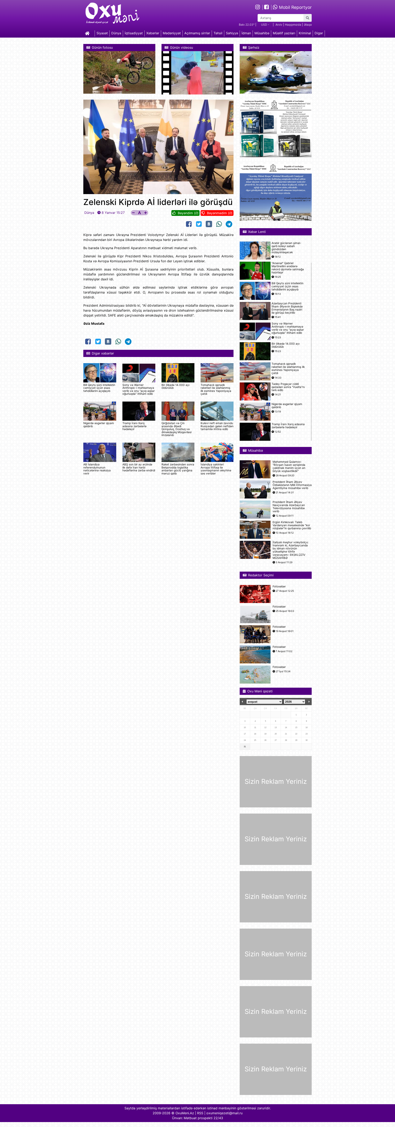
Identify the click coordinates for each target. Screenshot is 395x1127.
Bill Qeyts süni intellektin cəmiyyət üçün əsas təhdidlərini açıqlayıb (99, 388)
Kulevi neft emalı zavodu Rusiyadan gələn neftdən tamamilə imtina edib (217, 426)
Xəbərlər (152, 33)
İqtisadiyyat (134, 33)
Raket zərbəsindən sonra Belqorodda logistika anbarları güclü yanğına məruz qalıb (177, 469)
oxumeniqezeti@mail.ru (224, 1113)
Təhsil (218, 33)
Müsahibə (261, 33)
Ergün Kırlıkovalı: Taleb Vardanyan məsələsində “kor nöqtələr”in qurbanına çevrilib (292, 525)
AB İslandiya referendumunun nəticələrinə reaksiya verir (97, 469)
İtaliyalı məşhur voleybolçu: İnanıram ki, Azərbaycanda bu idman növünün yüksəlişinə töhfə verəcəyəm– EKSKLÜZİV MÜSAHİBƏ (291, 550)
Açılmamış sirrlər (197, 33)
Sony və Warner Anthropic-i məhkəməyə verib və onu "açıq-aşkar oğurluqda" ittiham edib (138, 389)
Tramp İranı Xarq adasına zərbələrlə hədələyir (134, 426)
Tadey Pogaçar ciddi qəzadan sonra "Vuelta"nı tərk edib (288, 387)
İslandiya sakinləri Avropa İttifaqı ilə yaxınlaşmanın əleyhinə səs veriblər (216, 469)
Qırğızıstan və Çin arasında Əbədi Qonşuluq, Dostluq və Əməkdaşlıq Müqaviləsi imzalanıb (176, 429)
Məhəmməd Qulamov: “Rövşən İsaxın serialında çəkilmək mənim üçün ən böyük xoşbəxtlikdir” (289, 466)
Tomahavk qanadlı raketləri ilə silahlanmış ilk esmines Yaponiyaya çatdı (216, 389)
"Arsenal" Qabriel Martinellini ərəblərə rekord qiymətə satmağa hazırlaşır (288, 268)
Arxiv (278, 24)
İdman (246, 33)
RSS (200, 1113)
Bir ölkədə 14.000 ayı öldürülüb (175, 386)
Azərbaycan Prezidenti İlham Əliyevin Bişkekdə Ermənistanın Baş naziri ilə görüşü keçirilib (287, 308)
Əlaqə (308, 24)
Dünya (116, 33)
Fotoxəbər (279, 586)
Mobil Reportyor (295, 7)
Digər (319, 33)
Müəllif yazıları (284, 33)
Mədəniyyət (172, 33)
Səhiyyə (232, 33)
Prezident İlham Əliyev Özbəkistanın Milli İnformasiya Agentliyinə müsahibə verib (292, 485)
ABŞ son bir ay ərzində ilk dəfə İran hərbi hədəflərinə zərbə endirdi (138, 467)
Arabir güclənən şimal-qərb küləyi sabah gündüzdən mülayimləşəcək (286, 248)
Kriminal (305, 33)
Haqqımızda (293, 24)
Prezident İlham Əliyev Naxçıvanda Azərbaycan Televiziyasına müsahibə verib (289, 507)
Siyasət (102, 33)
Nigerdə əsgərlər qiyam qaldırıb (98, 424)
